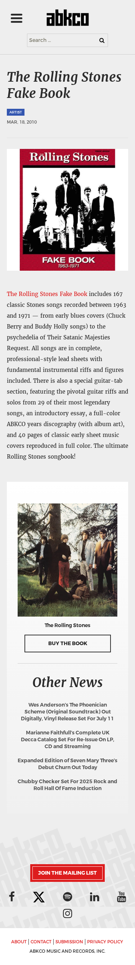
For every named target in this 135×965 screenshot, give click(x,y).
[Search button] (101, 40)
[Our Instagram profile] (68, 913)
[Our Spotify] (68, 896)
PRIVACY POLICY (105, 942)
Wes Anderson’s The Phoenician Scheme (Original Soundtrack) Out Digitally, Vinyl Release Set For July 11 (67, 712)
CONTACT (41, 942)
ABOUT (19, 942)
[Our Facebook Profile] (11, 896)
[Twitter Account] (39, 897)
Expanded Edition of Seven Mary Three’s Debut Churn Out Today (67, 764)
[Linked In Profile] (95, 896)
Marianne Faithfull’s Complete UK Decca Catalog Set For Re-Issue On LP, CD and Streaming (67, 739)
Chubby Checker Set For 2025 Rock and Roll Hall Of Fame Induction (67, 785)
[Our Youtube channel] (122, 896)
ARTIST (15, 112)
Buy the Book (67, 643)
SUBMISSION (69, 942)
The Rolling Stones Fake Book (47, 294)
